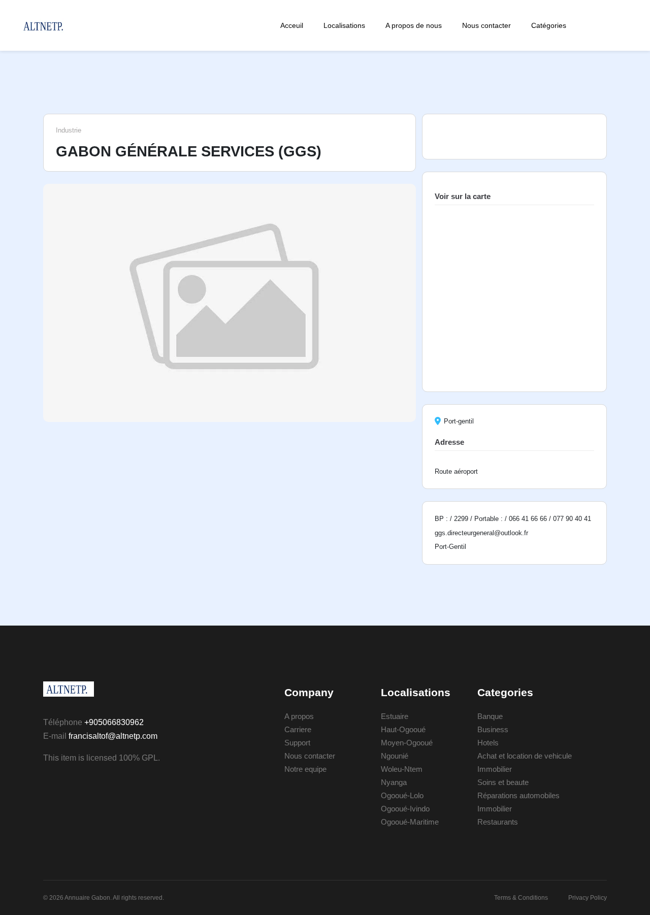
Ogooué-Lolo (402, 795)
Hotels (488, 742)
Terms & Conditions (521, 897)
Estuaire (394, 716)
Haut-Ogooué (403, 729)
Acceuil (291, 25)
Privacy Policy (587, 897)
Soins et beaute (503, 782)
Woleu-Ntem (401, 769)
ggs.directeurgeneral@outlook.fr (481, 533)
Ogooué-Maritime (410, 822)
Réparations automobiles (518, 795)
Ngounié (394, 755)
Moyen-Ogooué (407, 742)
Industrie (68, 130)
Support (297, 742)
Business (492, 729)
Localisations (344, 25)
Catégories (548, 25)
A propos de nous (413, 25)
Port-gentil (459, 421)
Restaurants (497, 822)
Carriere (297, 729)
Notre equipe (305, 769)
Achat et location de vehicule (524, 755)
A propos (299, 716)
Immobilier (494, 769)
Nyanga (394, 782)
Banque (490, 716)
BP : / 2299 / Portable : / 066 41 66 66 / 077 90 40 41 (513, 518)
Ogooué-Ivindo (405, 808)
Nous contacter (486, 25)
